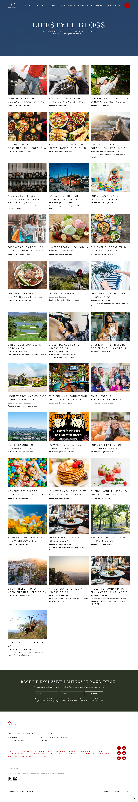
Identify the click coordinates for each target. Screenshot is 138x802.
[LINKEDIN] (119, 753)
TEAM (52, 5)
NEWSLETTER (67, 5)
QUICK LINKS (42, 756)
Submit (94, 694)
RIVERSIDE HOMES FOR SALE (69, 754)
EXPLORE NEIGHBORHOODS (65, 751)
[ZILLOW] (119, 758)
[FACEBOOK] (119, 748)
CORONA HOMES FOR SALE (17, 754)
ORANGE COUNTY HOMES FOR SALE (98, 754)
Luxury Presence (26, 791)
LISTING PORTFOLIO (42, 751)
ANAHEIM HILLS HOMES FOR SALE (20, 756)
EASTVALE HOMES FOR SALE (43, 754)
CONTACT (100, 751)
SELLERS (40, 5)
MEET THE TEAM (24, 751)
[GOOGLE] (124, 758)
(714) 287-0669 (113, 5)
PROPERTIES (83, 5)
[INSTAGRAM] (124, 748)
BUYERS (27, 5)
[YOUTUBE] (124, 753)
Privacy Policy (57, 701)
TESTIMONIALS (86, 751)
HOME (10, 751)
